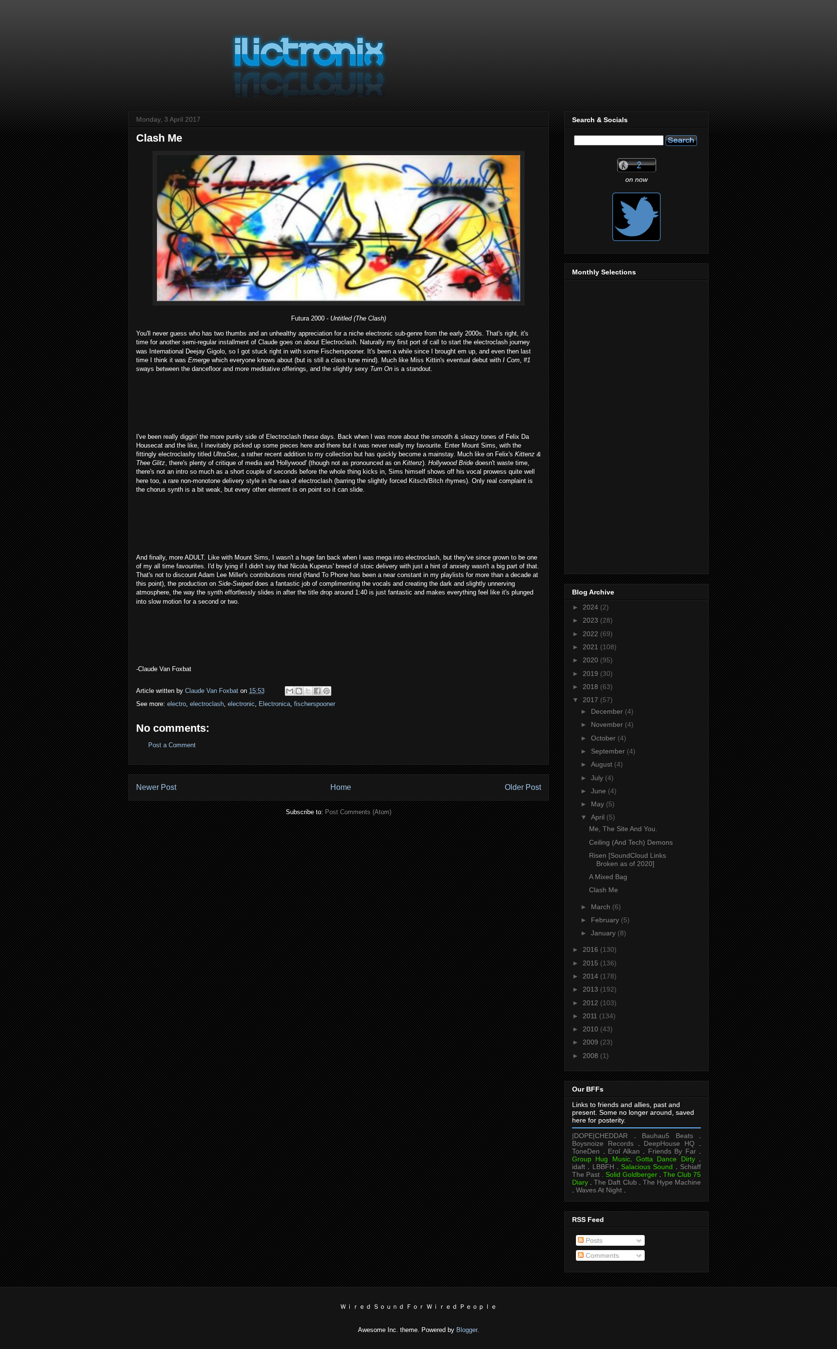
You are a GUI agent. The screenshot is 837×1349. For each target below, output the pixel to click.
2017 (591, 700)
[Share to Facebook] (317, 691)
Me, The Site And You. (623, 829)
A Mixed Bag (608, 877)
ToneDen (586, 1151)
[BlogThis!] (299, 691)
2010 (591, 1029)
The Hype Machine (672, 1182)
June (599, 791)
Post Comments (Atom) (358, 812)
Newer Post (156, 787)
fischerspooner (314, 703)
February (606, 920)
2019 (591, 673)
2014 (591, 976)
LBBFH (603, 1167)
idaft (578, 1167)
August (602, 764)
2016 (591, 949)
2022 (591, 634)
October (604, 738)
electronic (241, 703)
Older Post (523, 787)
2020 (591, 660)
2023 (591, 620)
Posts (593, 1240)
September (609, 751)
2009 (591, 1042)
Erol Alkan (624, 1151)
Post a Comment (172, 745)
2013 (591, 989)
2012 (591, 1003)
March (601, 907)
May (598, 804)
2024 (591, 607)
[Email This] (289, 691)
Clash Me (603, 890)
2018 (591, 687)
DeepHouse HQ (669, 1143)
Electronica (274, 703)
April (598, 817)
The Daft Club (615, 1182)
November (608, 724)
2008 (591, 1056)
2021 (591, 647)
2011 (591, 1016)
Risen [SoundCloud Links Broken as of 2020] (627, 859)
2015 (591, 963)
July (598, 778)
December (608, 711)
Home (340, 787)
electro (176, 703)
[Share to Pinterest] (326, 691)
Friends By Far (672, 1151)
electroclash (207, 703)
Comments (601, 1255)
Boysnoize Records (603, 1143)
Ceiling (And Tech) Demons (631, 842)
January (604, 933)
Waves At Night (599, 1190)
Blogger (466, 1329)
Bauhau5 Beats (667, 1136)
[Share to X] (308, 691)
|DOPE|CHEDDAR (600, 1136)
